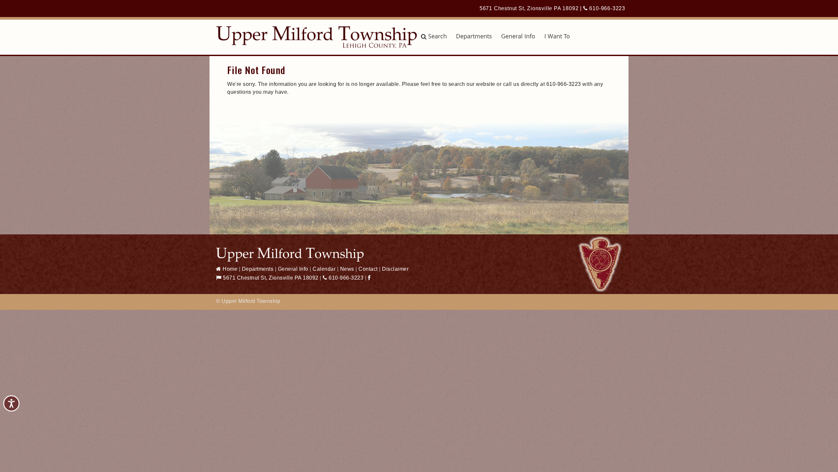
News (347, 269)
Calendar (324, 269)
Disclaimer (395, 269)
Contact (368, 269)
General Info (518, 36)
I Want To (557, 36)
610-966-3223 (606, 8)
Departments (474, 36)
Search (437, 36)
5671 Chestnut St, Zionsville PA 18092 (529, 8)
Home (229, 269)
